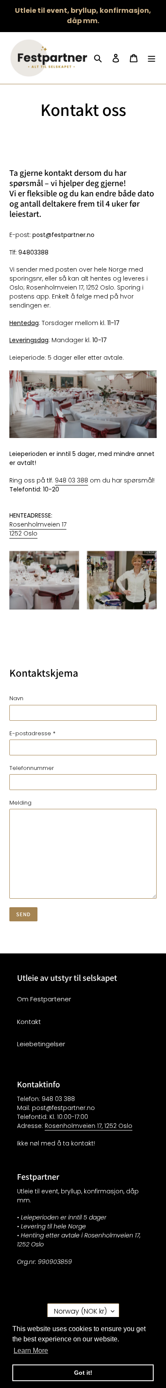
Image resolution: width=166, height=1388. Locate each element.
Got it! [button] (83, 1372)
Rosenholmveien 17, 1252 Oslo (88, 1126)
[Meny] (151, 58)
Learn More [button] (31, 1350)
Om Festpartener (44, 998)
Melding (20, 803)
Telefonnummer (31, 768)
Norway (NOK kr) (80, 1311)
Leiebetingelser (41, 1043)
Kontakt (29, 1021)
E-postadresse (32, 733)
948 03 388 (71, 480)
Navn (16, 698)
